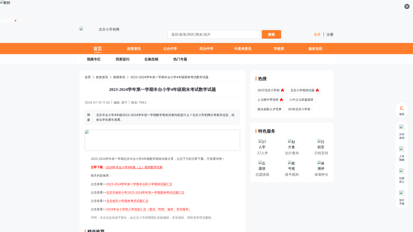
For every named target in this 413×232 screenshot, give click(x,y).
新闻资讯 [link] (119, 77)
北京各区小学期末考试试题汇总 (127, 201)
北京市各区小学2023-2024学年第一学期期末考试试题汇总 (145, 192)
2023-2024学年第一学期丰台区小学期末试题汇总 (139, 184)
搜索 (271, 34)
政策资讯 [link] (102, 77)
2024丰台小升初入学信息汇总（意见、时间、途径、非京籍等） (148, 209)
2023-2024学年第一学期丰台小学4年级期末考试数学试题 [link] (169, 77)
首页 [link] (88, 77)
